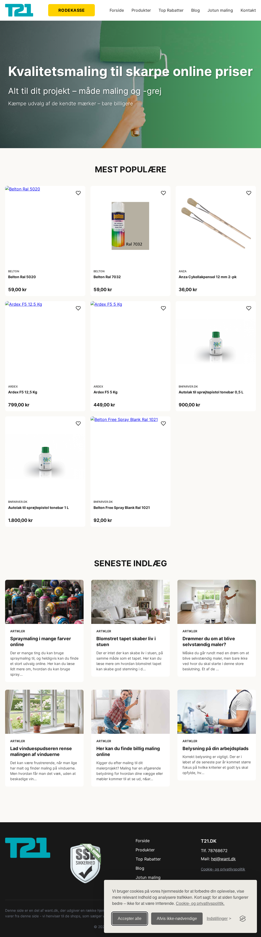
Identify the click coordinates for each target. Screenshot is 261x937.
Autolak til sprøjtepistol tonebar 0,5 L (211, 392)
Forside (117, 10)
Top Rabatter (171, 10)
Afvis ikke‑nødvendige (177, 918)
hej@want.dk (223, 858)
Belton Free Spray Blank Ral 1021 (122, 507)
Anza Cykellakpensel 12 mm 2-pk (208, 277)
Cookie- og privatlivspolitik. (200, 903)
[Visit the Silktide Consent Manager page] (243, 919)
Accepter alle (129, 918)
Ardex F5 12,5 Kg (22, 392)
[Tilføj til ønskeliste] (78, 193)
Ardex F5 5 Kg (106, 392)
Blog (195, 10)
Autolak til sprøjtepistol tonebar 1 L (38, 507)
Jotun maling (220, 10)
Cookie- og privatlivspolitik (223, 869)
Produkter (141, 10)
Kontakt (248, 10)
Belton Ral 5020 (22, 277)
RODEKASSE (71, 10)
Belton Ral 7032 (107, 277)
